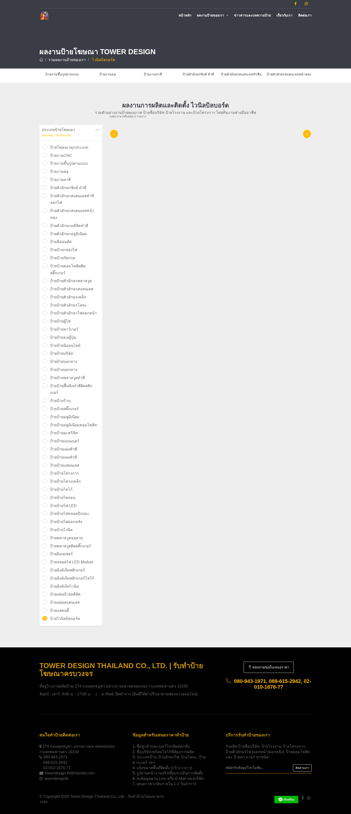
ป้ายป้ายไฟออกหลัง (66, 522)
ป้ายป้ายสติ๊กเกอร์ (64, 409)
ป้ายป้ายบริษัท (61, 353)
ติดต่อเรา (305, 15)
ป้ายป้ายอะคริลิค (64, 433)
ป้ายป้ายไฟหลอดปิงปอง (69, 514)
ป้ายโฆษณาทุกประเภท (69, 147)
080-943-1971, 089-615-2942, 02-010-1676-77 (272, 684)
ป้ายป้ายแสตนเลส (64, 465)
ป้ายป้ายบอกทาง (63, 361)
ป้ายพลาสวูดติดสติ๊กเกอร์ (70, 546)
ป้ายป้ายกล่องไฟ (63, 250)
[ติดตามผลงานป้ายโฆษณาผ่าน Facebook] (295, 4)
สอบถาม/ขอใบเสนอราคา (270, 667)
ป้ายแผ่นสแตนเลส (65, 602)
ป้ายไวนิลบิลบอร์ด (65, 619)
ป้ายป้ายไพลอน (62, 498)
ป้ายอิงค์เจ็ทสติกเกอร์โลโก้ (72, 578)
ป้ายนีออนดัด (61, 242)
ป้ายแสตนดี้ (59, 610)
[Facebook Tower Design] (302, 798)
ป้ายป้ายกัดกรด (62, 258)
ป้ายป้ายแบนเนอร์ (64, 441)
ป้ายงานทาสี (60, 180)
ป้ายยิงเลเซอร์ (61, 554)
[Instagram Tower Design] (309, 798)
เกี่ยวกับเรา (284, 15)
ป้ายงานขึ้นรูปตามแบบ (69, 163)
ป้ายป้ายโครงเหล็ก (65, 481)
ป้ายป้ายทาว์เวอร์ (64, 329)
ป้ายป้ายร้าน (60, 401)
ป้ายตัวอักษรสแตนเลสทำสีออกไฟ (72, 199)
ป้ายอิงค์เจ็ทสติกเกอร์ (67, 570)
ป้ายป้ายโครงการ (64, 473)
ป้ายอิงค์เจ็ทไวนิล (64, 586)
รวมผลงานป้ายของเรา (67, 60)
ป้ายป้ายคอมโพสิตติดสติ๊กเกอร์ (67, 269)
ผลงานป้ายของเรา (211, 15)
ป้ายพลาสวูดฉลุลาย (66, 538)
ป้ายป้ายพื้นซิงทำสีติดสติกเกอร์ (71, 389)
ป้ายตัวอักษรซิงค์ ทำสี (68, 188)
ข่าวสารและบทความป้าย (252, 15)
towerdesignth (57, 779)
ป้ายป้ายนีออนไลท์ (65, 346)
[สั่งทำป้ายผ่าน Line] (286, 798)
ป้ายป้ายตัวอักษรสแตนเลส (71, 289)
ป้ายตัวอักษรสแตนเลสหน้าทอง (72, 214)
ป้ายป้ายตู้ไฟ (60, 321)
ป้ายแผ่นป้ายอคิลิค (65, 594)
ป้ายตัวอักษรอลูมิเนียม (68, 234)
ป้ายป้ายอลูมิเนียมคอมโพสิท (73, 425)
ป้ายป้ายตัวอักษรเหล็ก (68, 297)
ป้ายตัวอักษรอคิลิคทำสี (69, 226)
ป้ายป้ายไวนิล (61, 530)
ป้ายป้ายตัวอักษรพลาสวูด (71, 281)
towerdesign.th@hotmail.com (69, 773)
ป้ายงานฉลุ (59, 171)
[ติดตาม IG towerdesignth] (306, 4)
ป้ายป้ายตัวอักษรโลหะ (68, 305)
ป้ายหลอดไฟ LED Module (71, 562)
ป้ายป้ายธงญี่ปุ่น (63, 337)
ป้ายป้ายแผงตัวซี (63, 449)
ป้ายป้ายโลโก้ (61, 489)
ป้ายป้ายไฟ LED (63, 506)
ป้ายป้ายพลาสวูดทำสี (67, 378)
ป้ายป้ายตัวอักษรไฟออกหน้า (73, 313)
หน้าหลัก (185, 15)
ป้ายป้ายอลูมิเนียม (65, 417)
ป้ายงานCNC (61, 155)
